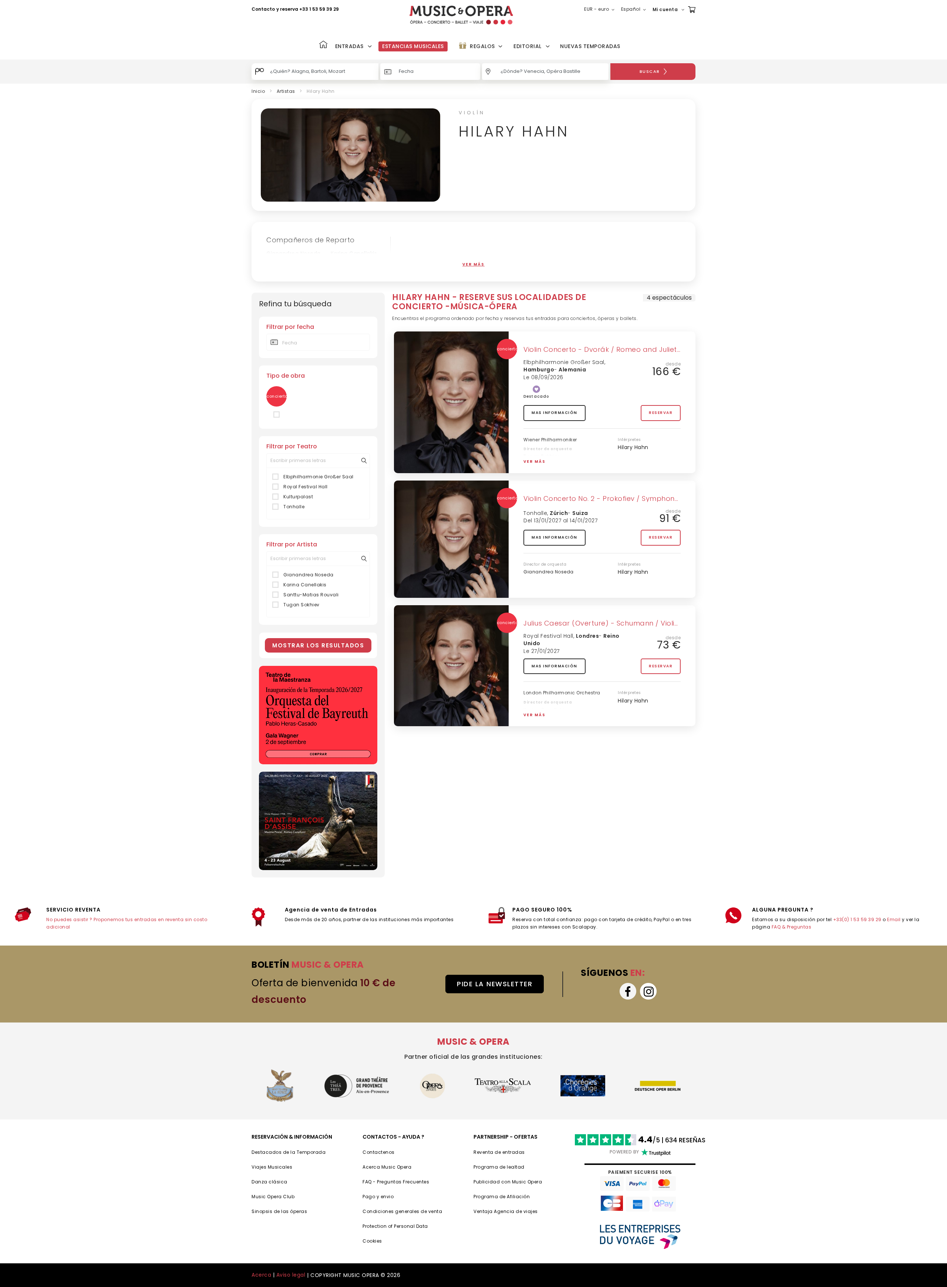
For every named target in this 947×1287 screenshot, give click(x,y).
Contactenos (379, 1152)
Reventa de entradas (499, 1152)
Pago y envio (378, 1196)
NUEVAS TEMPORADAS (590, 46)
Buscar (650, 71)
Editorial (527, 46)
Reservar (661, 412)
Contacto (263, 9)
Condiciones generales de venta (402, 1211)
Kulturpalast (298, 496)
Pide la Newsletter (494, 983)
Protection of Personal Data (395, 1226)
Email (894, 919)
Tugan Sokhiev (286, 262)
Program (484, 1196)
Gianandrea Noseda (293, 253)
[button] (600, 10)
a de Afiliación (512, 1196)
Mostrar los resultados (318, 645)
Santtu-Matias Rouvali (311, 595)
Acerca (261, 1274)
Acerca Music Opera (387, 1167)
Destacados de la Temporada (289, 1152)
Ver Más (473, 264)
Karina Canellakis (354, 253)
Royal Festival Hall (305, 487)
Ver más (534, 461)
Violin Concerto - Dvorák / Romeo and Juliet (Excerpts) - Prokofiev (638, 349)
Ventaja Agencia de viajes (506, 1211)
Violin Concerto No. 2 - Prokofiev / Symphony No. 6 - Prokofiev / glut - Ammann (660, 498)
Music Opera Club (273, 1196)
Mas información (554, 412)
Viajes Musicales (272, 1167)
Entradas (349, 46)
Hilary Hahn (633, 447)
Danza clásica (269, 1182)
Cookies (372, 1241)
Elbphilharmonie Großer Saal (318, 477)
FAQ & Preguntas (792, 927)
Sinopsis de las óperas (279, 1211)
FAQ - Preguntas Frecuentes (396, 1182)
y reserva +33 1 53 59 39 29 (307, 9)
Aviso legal (291, 1274)
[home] (461, 15)
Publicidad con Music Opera (508, 1182)
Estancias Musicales (413, 46)
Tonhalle (293, 506)
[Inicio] (323, 45)
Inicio (258, 91)
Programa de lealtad (499, 1167)
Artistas (286, 91)
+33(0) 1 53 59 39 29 (857, 919)
